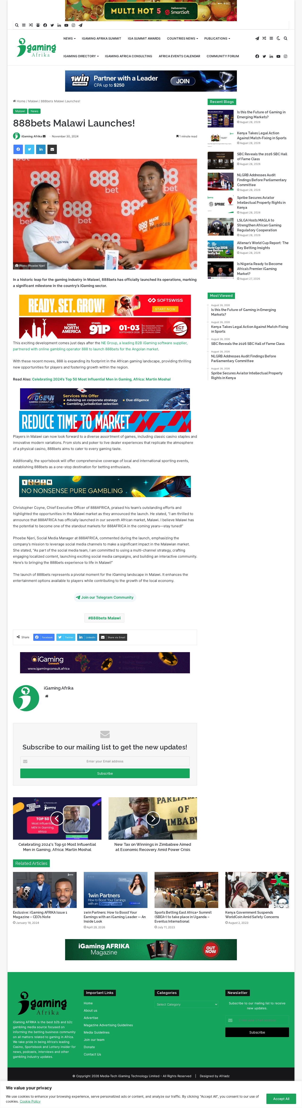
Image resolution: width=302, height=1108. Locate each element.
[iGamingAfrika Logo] (36, 48)
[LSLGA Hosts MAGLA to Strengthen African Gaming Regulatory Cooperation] (221, 227)
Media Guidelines (96, 1032)
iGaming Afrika (31, 136)
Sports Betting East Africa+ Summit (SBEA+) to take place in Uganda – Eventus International (183, 917)
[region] (151, 1094)
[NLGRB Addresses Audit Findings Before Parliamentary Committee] (221, 181)
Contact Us (92, 1054)
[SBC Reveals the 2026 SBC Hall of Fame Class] (221, 160)
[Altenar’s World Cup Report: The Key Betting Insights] (221, 249)
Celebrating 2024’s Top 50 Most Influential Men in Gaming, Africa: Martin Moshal (101, 379)
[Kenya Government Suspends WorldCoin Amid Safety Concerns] (257, 890)
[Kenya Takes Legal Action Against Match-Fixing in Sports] (221, 139)
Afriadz (224, 1076)
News (68, 38)
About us (90, 1010)
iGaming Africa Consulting (128, 56)
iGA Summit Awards (144, 38)
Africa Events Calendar (179, 56)
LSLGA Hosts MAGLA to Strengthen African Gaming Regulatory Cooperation (259, 225)
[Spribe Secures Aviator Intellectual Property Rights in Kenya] (221, 204)
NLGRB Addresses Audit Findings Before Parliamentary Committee (262, 180)
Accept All (281, 1099)
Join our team (94, 1040)
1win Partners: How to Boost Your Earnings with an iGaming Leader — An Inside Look (115, 917)
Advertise (91, 1018)
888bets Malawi (106, 618)
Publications (215, 38)
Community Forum (223, 56)
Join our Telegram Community (107, 597)
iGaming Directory (79, 56)
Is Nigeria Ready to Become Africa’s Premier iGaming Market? (259, 269)
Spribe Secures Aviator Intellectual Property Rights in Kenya (261, 202)
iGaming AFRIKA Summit (101, 38)
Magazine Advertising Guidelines (108, 1025)
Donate (89, 1047)
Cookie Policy (30, 1101)
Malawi (33, 101)
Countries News (181, 38)
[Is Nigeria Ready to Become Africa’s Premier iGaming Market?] (221, 270)
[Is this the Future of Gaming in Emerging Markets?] (221, 118)
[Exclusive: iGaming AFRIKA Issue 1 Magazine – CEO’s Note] (45, 890)
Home (20, 101)
